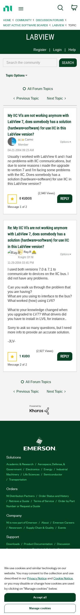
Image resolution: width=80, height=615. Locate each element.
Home (7, 20)
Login (57, 50)
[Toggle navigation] (21, 8)
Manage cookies (40, 608)
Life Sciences (31, 474)
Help (72, 50)
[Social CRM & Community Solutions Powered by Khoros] (39, 409)
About (45, 522)
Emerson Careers (63, 522)
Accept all (40, 597)
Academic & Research (19, 464)
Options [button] (64, 141)
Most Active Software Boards (25, 25)
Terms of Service (43, 501)
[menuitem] (60, 8)
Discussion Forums (50, 20)
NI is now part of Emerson (21, 522)
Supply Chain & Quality (40, 527)
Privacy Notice (37, 578)
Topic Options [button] (15, 75)
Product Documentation (38, 544)
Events (62, 527)
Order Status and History (54, 496)
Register (39, 50)
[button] (12, 199)
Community (23, 20)
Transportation (18, 479)
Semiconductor (53, 474)
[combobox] (30, 62)
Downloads (13, 544)
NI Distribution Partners (20, 496)
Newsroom (15, 527)
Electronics (32, 469)
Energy (48, 469)
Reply (64, 198)
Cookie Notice (63, 578)
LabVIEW (58, 25)
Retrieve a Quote (19, 501)
